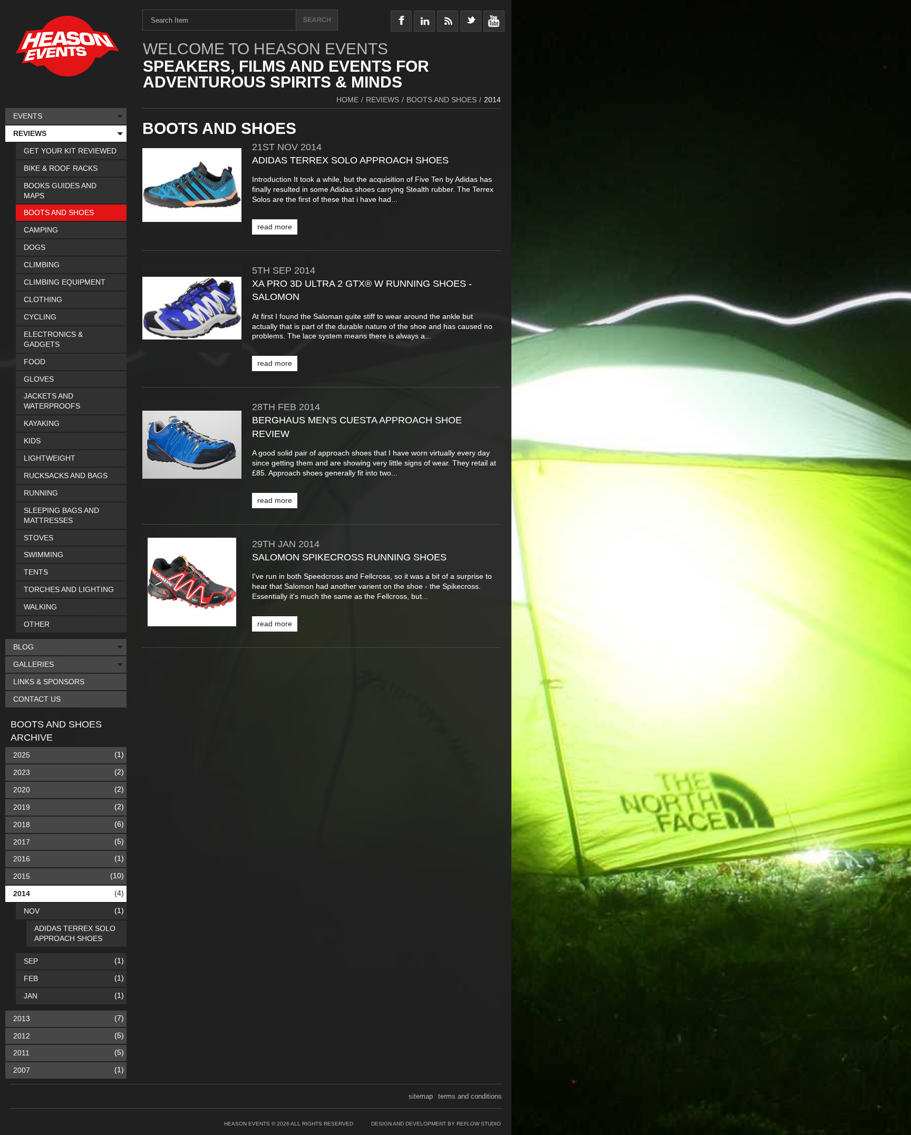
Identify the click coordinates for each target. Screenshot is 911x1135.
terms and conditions (470, 1096)
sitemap (421, 1096)
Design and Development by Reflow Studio (436, 1124)
